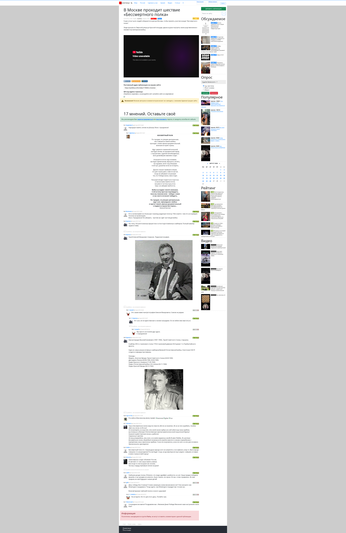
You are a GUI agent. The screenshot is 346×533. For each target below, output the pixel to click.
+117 (196, 18)
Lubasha (132, 494)
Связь (139, 524)
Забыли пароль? (212, 1)
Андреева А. (129, 125)
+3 (195, 211)
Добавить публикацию (214, 9)
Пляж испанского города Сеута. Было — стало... (218, 139)
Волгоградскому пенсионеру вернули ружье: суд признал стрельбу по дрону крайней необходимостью (217, 195)
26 (210, 181)
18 (207, 178)
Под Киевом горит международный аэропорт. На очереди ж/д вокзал (213, 104)
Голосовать (205, 93)
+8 (195, 337)
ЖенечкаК (129, 502)
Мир (135, 3)
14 (217, 175)
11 (207, 175)
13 (213, 175)
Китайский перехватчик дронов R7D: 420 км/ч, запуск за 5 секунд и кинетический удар (213, 289)
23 (224, 178)
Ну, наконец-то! (221, 295)
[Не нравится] (197, 18)
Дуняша (132, 133)
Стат (124, 524)
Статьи (177, 3)
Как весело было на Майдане (218, 146)
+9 (195, 125)
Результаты (214, 93)
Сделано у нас (153, 3)
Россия (142, 3)
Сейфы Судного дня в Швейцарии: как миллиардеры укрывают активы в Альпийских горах (213, 49)
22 (220, 178)
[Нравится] (193, 18)
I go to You (129, 415)
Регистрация (200, 1)
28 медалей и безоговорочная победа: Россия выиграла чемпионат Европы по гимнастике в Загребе (218, 215)
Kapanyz (128, 221)
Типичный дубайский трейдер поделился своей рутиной (218, 246)
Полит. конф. (132, 524)
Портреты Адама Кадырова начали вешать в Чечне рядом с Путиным (218, 65)
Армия (162, 3)
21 (217, 178)
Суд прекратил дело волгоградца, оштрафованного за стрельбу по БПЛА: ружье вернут (213, 207)
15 (220, 175)
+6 (195, 457)
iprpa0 (131, 310)
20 (213, 178)
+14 (196, 234)
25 (207, 181)
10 (203, 175)
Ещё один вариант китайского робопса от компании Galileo (217, 253)
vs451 (127, 472)
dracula (128, 457)
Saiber (128, 447)
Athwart (128, 423)
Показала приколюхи (217, 111)
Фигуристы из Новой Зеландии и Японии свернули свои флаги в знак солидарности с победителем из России (213, 233)
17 (203, 178)
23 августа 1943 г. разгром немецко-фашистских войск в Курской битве (217, 225)
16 (224, 175)
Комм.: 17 (153, 18)
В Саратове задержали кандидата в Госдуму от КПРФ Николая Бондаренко (217, 39)
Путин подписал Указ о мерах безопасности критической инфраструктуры (217, 25)
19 (210, 178)
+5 (195, 133)
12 (210, 175)
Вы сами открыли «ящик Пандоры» (217, 129)
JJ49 (127, 482)
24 (203, 181)
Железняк (129, 211)
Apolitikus (139, 18)
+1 (195, 415)
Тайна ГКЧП (220, 55)
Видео (170, 3)
